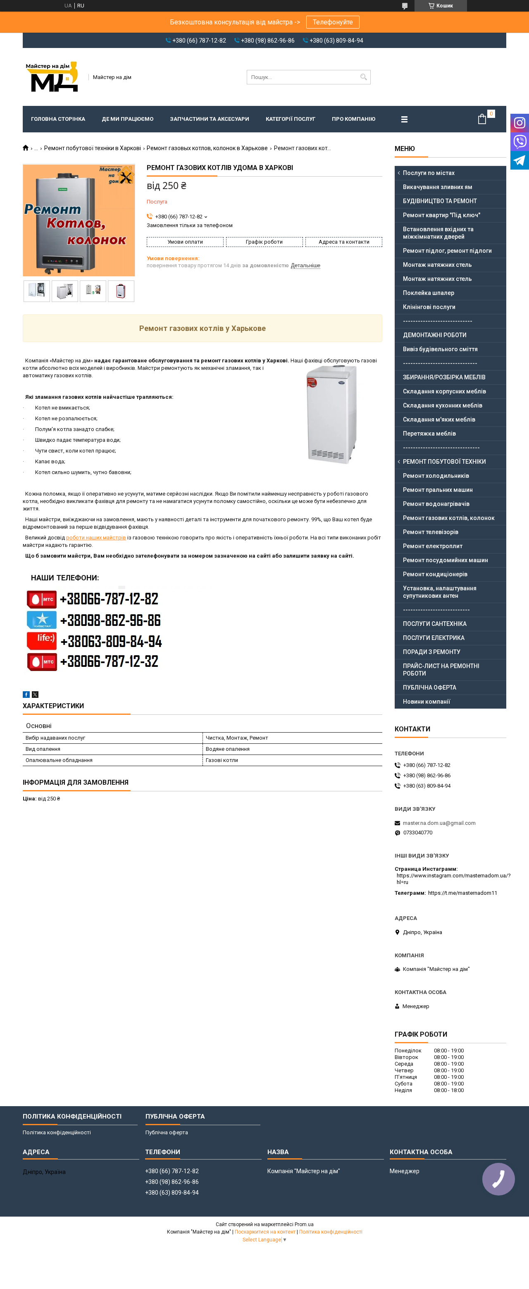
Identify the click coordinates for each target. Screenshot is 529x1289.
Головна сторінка (58, 119)
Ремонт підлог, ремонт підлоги (447, 250)
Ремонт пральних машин (438, 489)
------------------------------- (441, 447)
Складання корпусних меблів (444, 391)
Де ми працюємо (127, 119)
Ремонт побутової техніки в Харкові (92, 148)
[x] (35, 696)
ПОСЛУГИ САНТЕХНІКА (435, 624)
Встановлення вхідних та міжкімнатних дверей (438, 233)
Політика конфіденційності (57, 1132)
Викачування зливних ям (437, 187)
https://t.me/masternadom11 (462, 893)
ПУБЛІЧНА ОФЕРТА (429, 687)
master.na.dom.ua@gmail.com (439, 823)
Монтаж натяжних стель (437, 264)
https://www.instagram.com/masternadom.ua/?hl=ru (454, 878)
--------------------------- (436, 609)
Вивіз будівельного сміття (440, 349)
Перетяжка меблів (429, 433)
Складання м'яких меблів (439, 419)
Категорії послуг (290, 119)
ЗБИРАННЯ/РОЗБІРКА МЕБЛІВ (444, 377)
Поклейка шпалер (428, 293)
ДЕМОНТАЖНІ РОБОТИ (435, 335)
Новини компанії (426, 701)
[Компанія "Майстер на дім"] (53, 77)
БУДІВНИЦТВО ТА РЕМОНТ (440, 201)
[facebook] (26, 696)
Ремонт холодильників (436, 475)
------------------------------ (440, 363)
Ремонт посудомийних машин (445, 560)
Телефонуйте (333, 22)
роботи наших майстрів (96, 537)
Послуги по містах (429, 173)
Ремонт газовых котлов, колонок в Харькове (207, 148)
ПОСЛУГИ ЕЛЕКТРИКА (434, 638)
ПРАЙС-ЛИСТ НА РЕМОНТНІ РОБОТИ (441, 670)
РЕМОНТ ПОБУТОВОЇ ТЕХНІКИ (444, 461)
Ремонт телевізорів (430, 532)
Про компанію (353, 119)
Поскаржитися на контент (265, 1232)
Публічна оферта (166, 1132)
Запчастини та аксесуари (209, 119)
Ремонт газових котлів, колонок (449, 518)
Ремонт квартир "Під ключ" (441, 215)
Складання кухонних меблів (442, 405)
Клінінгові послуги (429, 307)
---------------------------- (437, 321)
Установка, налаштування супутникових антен (440, 592)
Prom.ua (304, 1224)
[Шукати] (363, 77)
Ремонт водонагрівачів (436, 504)
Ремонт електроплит (432, 546)
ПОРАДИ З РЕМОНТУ (431, 652)
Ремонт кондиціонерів (435, 574)
